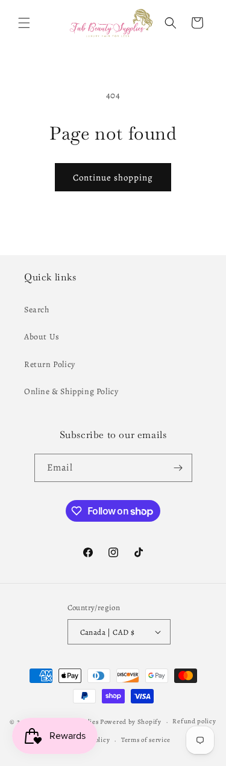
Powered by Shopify (131, 721)
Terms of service (146, 739)
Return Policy (49, 364)
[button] (24, 23)
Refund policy (194, 721)
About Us (42, 336)
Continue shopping (113, 177)
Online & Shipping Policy (71, 391)
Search (36, 309)
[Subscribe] (178, 468)
